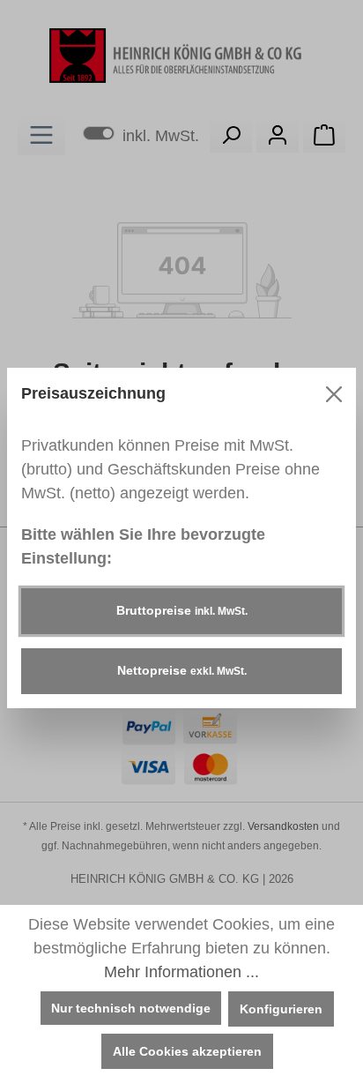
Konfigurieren (281, 1009)
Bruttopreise (182, 610)
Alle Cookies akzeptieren (187, 1051)
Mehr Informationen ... (181, 972)
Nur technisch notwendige (131, 1008)
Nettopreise (182, 670)
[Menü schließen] (334, 394)
